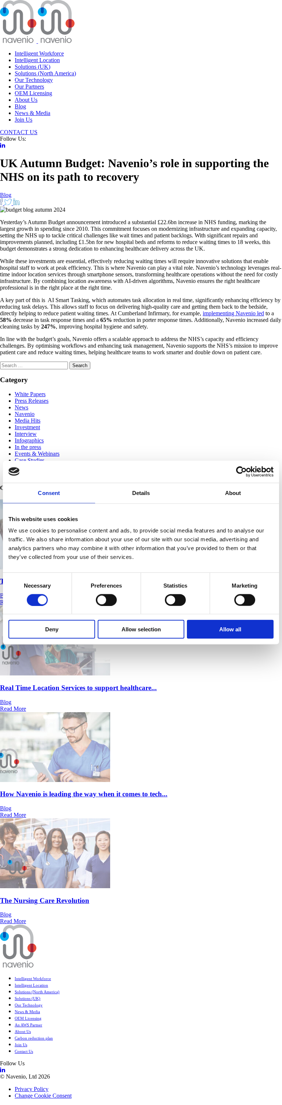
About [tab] (233, 492)
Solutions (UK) (32, 67)
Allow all (230, 629)
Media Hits (27, 420)
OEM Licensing (33, 93)
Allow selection (141, 629)
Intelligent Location (37, 60)
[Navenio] (37, 41)
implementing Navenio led (233, 313)
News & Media (32, 113)
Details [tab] (141, 492)
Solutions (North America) (45, 73)
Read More (13, 709)
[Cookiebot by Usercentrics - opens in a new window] (241, 471)
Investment (27, 427)
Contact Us (24, 1051)
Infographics (29, 440)
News (21, 407)
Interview (26, 434)
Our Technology (34, 80)
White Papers (30, 394)
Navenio (25, 414)
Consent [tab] (49, 492)
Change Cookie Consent (43, 1096)
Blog (20, 106)
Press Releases (31, 401)
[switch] (106, 600)
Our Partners (29, 86)
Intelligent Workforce (39, 53)
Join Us (23, 119)
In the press (28, 447)
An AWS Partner (28, 1025)
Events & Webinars (37, 454)
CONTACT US (18, 132)
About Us (26, 100)
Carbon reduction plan (34, 1038)
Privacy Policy (31, 1089)
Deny (51, 629)
